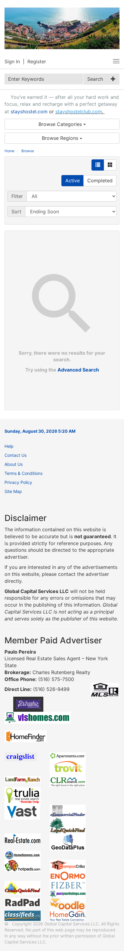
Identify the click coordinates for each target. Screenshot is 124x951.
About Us (14, 464)
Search (95, 79)
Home (9, 151)
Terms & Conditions (23, 473)
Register (36, 61)
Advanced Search (78, 370)
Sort (16, 212)
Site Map (13, 491)
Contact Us (15, 455)
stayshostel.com (29, 111)
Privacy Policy (18, 482)
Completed (100, 180)
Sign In (12, 61)
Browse (27, 151)
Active (72, 180)
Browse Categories (61, 124)
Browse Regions (61, 138)
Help (9, 446)
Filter (17, 196)
